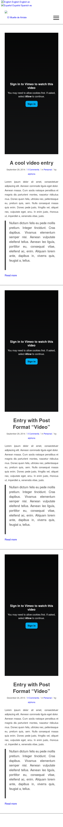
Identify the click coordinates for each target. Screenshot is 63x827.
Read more (11, 275)
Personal (48, 169)
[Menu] (53, 17)
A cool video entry (31, 162)
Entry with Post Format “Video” (31, 423)
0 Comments (33, 169)
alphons (31, 173)
